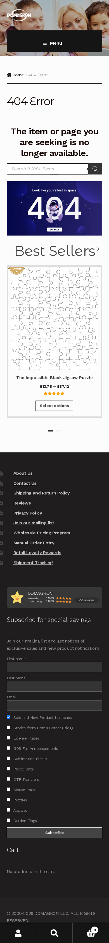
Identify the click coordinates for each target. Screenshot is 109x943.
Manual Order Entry (33, 543)
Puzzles (19, 800)
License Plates (25, 738)
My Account (18, 933)
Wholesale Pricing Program (41, 532)
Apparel (19, 810)
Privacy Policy (27, 513)
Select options (54, 405)
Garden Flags (24, 820)
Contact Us (25, 483)
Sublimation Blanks (29, 759)
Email (11, 697)
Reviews (22, 503)
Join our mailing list (33, 522)
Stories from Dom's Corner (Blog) (42, 728)
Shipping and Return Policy (41, 493)
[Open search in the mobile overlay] (54, 168)
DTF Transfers (25, 779)
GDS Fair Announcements (35, 748)
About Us (23, 473)
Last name (16, 678)
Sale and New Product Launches (42, 717)
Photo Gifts (23, 769)
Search (54, 933)
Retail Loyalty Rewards (37, 552)
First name (16, 658)
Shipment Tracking (33, 562)
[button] (98, 249)
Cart (84, 928)
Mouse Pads (23, 789)
